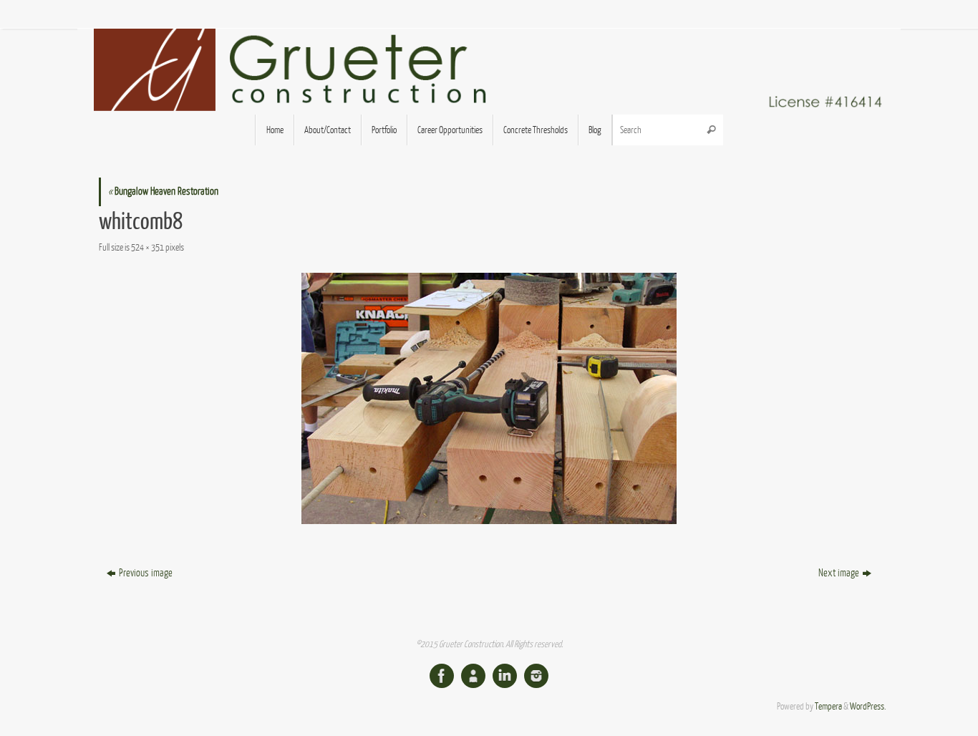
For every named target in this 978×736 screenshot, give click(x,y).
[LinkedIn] (505, 676)
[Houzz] (473, 676)
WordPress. (868, 707)
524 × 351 (147, 248)
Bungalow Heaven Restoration (163, 191)
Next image (838, 573)
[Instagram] (536, 676)
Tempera (828, 707)
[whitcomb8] (489, 398)
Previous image (146, 573)
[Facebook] (442, 676)
